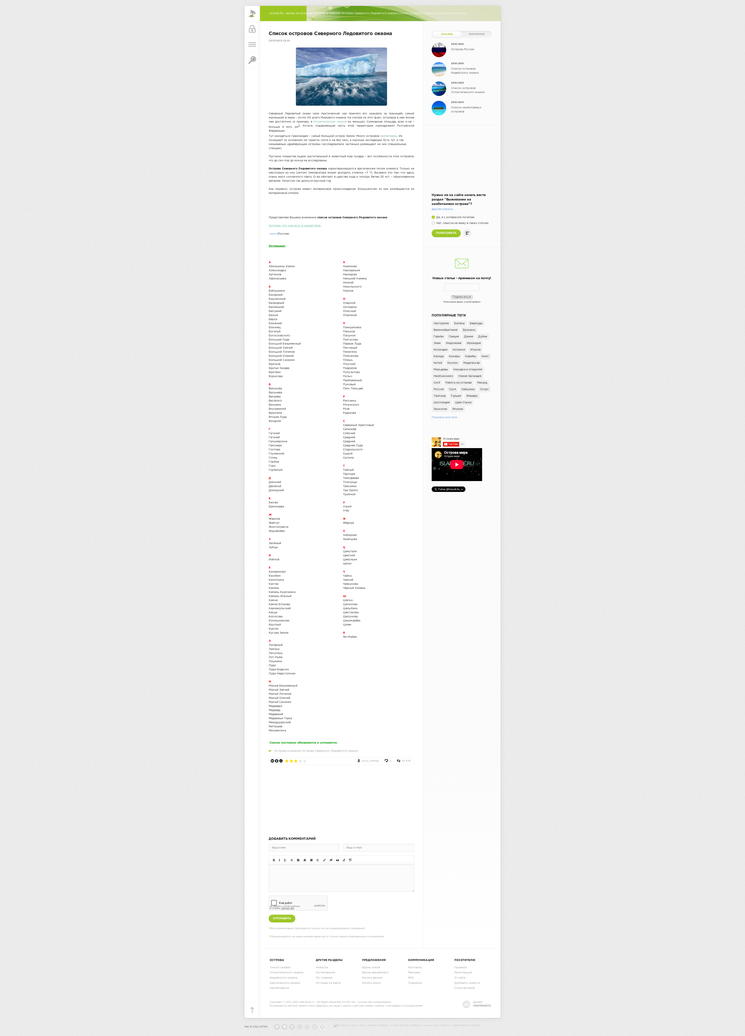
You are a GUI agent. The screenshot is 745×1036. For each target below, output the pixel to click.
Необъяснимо (443, 376)
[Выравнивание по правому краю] (311, 860)
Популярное (477, 34)
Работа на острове (458, 383)
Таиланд (439, 396)
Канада (439, 356)
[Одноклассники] (276, 761)
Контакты (415, 967)
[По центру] (304, 860)
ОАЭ (437, 383)
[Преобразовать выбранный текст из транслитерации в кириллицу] (344, 860)
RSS (411, 978)
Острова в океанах (287, 751)
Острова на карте (328, 983)
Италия (475, 350)
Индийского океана (283, 978)
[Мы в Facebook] (292, 1027)
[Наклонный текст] (279, 860)
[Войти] (252, 29)
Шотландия (442, 402)
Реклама (414, 972)
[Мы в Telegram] (315, 1027)
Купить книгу (371, 983)
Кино (485, 356)
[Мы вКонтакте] (277, 1027)
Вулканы (469, 330)
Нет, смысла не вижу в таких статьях (462, 223)
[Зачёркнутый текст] (291, 860)
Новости (322, 967)
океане (341, 122)
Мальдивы (441, 369)
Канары (454, 356)
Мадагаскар (471, 363)
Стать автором (464, 988)
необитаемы (388, 136)
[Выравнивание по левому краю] (298, 860)
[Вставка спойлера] (350, 860)
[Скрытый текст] (331, 860)
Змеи (437, 343)
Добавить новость (467, 983)
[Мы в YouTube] (300, 1027)
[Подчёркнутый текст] (285, 860)
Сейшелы (468, 389)
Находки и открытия (467, 369)
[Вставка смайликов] (317, 860)
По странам (324, 978)
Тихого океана (280, 967)
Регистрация (463, 972)
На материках (325, 972)
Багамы (459, 323)
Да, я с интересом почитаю (455, 217)
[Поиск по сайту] (252, 60)
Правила (460, 967)
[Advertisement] (341, 800)
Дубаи (482, 336)
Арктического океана (285, 983)
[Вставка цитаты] (337, 860)
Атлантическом (324, 122)
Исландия (440, 350)
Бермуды (476, 323)
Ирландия (474, 343)
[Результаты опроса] (467, 233)
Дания (468, 336)
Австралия (441, 323)
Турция (456, 396)
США (452, 389)
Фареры (472, 396)
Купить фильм (372, 978)
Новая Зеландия (469, 376)
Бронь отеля (371, 967)
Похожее (447, 34)
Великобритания (445, 330)
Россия (439, 389)
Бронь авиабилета (375, 972)
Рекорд (482, 383)
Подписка (415, 983)
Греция (454, 336)
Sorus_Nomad (370, 761)
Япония (457, 409)
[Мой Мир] (281, 761)
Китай (438, 363)
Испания (459, 350)
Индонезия (454, 343)
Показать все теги (444, 417)
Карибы (470, 356)
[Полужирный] (274, 860)
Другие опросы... (443, 209)
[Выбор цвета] (324, 860)
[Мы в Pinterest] (322, 1027)
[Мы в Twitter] (285, 1027)
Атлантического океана (286, 972)
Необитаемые (279, 988)
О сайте (459, 978)
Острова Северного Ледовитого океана (330, 751)
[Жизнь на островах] (252, 13)
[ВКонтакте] (272, 761)
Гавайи (439, 336)
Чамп (272, 234)
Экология (440, 409)
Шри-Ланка (463, 402)
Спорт (484, 389)
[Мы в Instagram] (307, 1027)
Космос (452, 363)
